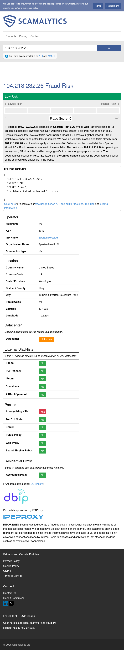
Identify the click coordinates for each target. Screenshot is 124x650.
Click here (10, 204)
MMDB (51, 55)
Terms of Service (12, 576)
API (41, 55)
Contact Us (9, 593)
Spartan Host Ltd (48, 237)
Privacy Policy (11, 561)
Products (11, 36)
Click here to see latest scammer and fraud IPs (29, 623)
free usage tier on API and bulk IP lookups (59, 204)
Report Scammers (13, 598)
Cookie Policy (11, 566)
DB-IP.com (37, 484)
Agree (98, 6)
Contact (35, 36)
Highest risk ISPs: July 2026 (19, 628)
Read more (112, 6)
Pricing (23, 36)
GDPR (7, 571)
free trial (89, 204)
